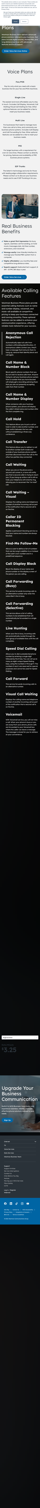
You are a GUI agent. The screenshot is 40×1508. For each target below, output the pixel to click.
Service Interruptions (11, 1171)
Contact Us (8, 1173)
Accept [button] (15, 21)
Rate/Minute (8, 1045)
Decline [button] (24, 21)
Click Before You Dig (11, 1176)
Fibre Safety (8, 1183)
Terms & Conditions (18, 1214)
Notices (6, 1178)
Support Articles (9, 1168)
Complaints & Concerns (22, 1212)
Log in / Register (10, 1190)
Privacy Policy (8, 1212)
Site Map (6, 1209)
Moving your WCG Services (13, 1181)
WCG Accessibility (27, 1209)
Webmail (7, 1192)
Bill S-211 (6, 1214)
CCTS (6, 1186)
